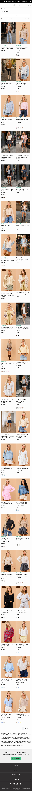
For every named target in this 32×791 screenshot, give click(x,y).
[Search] (27, 5)
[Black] (2, 197)
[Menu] (2, 4)
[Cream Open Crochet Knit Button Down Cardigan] (23, 422)
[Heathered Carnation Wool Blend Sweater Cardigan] (23, 106)
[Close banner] (30, 1)
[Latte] (17, 55)
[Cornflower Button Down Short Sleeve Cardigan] (8, 667)
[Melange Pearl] (17, 652)
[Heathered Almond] (21, 128)
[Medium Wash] (4, 475)
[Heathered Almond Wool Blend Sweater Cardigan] (23, 561)
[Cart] (30, 4)
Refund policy (16, 789)
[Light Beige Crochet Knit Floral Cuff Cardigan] (23, 280)
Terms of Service (27, 788)
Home (2, 8)
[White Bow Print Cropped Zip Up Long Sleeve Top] (23, 455)
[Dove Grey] (17, 91)
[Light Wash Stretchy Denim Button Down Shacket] (8, 106)
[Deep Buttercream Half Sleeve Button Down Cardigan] (23, 350)
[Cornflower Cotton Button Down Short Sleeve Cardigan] (8, 702)
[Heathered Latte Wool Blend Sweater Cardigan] (8, 350)
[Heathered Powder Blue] (19, 723)
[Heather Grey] (19, 128)
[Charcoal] (19, 55)
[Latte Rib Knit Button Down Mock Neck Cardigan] (23, 33)
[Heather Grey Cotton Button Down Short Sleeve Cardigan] (23, 667)
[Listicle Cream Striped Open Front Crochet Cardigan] (8, 314)
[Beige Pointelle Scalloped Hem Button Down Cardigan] (8, 422)
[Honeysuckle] (21, 723)
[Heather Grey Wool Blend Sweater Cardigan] (23, 386)
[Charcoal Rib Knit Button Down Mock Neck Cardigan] (8, 525)
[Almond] (19, 545)
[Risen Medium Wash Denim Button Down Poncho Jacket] (23, 490)
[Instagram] (14, 784)
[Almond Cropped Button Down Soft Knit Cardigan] (8, 212)
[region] (16, 1)
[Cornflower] (19, 652)
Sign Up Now (16, 758)
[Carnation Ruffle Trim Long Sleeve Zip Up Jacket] (8, 490)
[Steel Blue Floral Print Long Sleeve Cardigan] (23, 175)
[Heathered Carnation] (17, 128)
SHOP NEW (25, 1)
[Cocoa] (4, 197)
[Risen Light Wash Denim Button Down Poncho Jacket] (8, 455)
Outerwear (6, 8)
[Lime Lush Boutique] (16, 5)
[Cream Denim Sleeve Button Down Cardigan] (8, 245)
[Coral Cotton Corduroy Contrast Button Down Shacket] (23, 142)
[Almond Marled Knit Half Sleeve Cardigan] (8, 561)
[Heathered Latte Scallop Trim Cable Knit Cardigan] (23, 702)
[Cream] (19, 91)
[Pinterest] (21, 784)
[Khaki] (17, 545)
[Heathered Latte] (23, 128)
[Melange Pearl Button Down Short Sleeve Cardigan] (23, 632)
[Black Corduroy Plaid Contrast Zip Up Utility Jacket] (8, 175)
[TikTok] (17, 784)
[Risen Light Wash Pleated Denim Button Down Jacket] (23, 245)
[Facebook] (11, 784)
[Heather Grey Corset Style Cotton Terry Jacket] (8, 386)
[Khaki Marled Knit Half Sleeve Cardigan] (23, 525)
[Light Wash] (2, 475)
